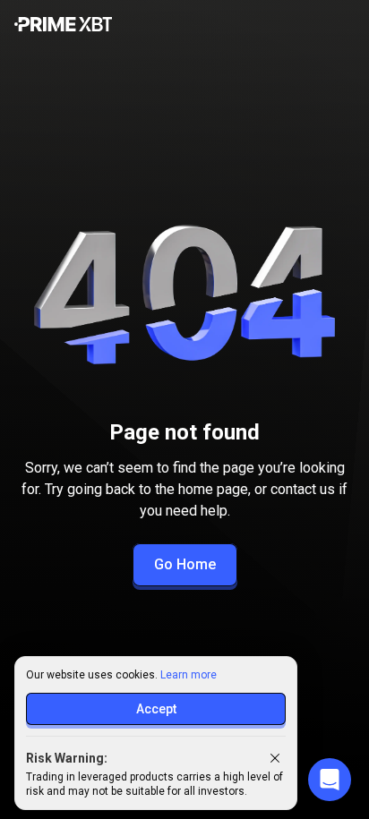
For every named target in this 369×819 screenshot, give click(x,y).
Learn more (188, 675)
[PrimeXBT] (63, 25)
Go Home (185, 564)
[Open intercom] (329, 779)
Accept (156, 709)
